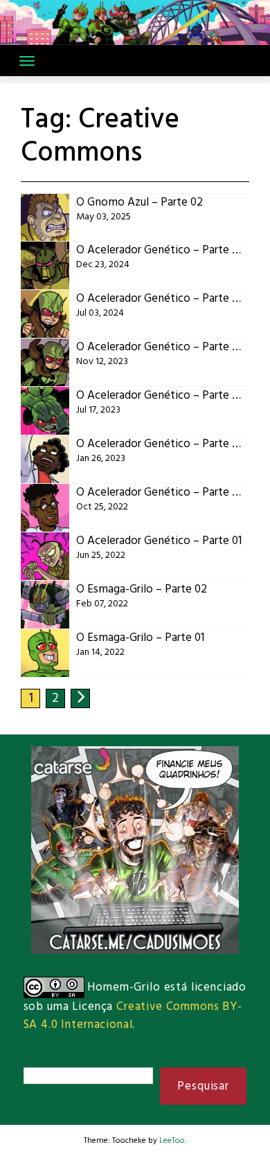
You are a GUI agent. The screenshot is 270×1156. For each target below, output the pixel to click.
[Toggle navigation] (27, 61)
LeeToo (172, 1141)
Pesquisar (203, 1086)
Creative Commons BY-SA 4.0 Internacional (133, 1015)
